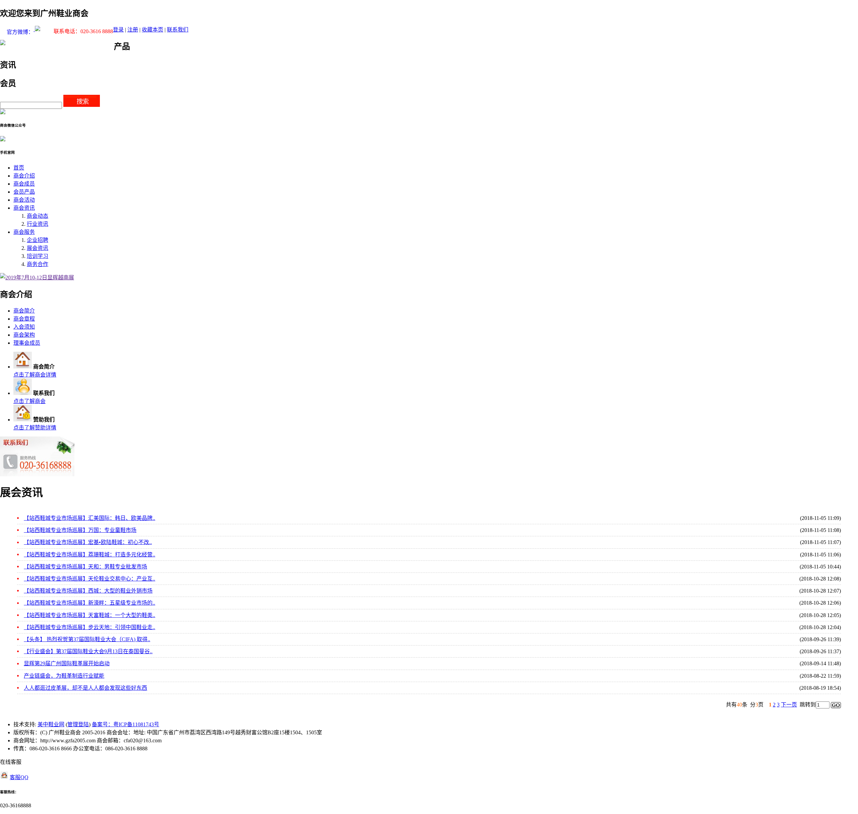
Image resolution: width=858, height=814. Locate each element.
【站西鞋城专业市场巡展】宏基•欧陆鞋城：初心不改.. (88, 542)
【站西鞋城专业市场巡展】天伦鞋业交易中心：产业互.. (89, 579)
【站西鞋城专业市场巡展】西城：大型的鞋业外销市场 (88, 591)
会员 (8, 83)
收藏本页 (152, 29)
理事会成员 (26, 343)
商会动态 (37, 216)
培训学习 (37, 256)
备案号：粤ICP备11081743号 (125, 724)
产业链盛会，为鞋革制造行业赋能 (64, 676)
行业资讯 (37, 224)
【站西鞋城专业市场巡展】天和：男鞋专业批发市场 (85, 566)
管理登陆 (78, 724)
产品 (122, 46)
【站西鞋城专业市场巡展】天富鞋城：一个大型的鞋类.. (89, 615)
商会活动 (24, 200)
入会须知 (24, 327)
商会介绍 (24, 176)
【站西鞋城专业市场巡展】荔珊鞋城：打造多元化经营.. (89, 554)
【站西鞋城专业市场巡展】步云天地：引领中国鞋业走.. (89, 627)
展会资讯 (37, 248)
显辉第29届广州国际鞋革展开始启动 (67, 663)
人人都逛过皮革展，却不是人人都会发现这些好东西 (85, 688)
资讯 (8, 65)
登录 (118, 29)
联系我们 (177, 29)
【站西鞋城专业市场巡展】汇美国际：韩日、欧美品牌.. (89, 518)
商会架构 (24, 335)
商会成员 (24, 184)
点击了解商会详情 (34, 375)
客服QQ (19, 777)
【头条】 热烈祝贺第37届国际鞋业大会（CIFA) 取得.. (87, 639)
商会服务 (24, 232)
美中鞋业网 (51, 724)
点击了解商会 (29, 401)
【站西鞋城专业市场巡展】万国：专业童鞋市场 (80, 530)
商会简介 (24, 311)
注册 (132, 29)
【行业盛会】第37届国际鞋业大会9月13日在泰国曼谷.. (88, 651)
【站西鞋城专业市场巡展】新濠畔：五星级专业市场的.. (89, 603)
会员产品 (24, 192)
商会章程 (24, 319)
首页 (18, 168)
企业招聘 (37, 240)
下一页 (789, 704)
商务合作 (37, 264)
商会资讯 (24, 208)
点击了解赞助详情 (34, 427)
